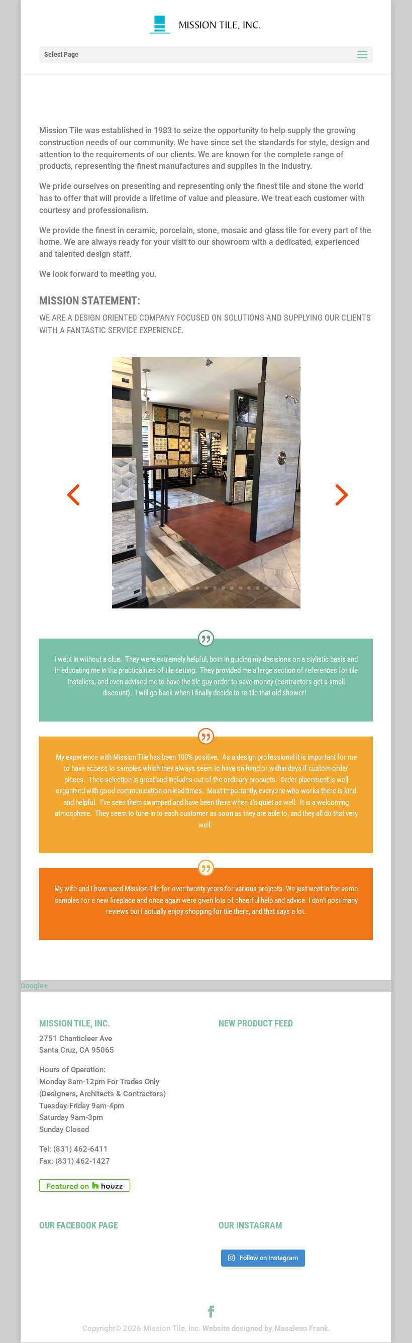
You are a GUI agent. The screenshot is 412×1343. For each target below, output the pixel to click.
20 (266, 588)
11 (189, 588)
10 (180, 588)
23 (291, 588)
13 (206, 588)
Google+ (34, 986)
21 (274, 588)
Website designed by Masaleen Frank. (266, 1328)
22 (283, 588)
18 (249, 588)
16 (232, 588)
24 (300, 588)
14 (215, 588)
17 (240, 588)
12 (197, 588)
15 (223, 588)
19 (257, 588)
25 (309, 588)
